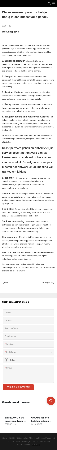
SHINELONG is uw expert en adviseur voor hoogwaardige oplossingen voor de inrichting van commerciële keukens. (15, 420)
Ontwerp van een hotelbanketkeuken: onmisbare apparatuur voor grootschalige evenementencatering (41, 420)
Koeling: (9, 92)
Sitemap (36, 445)
